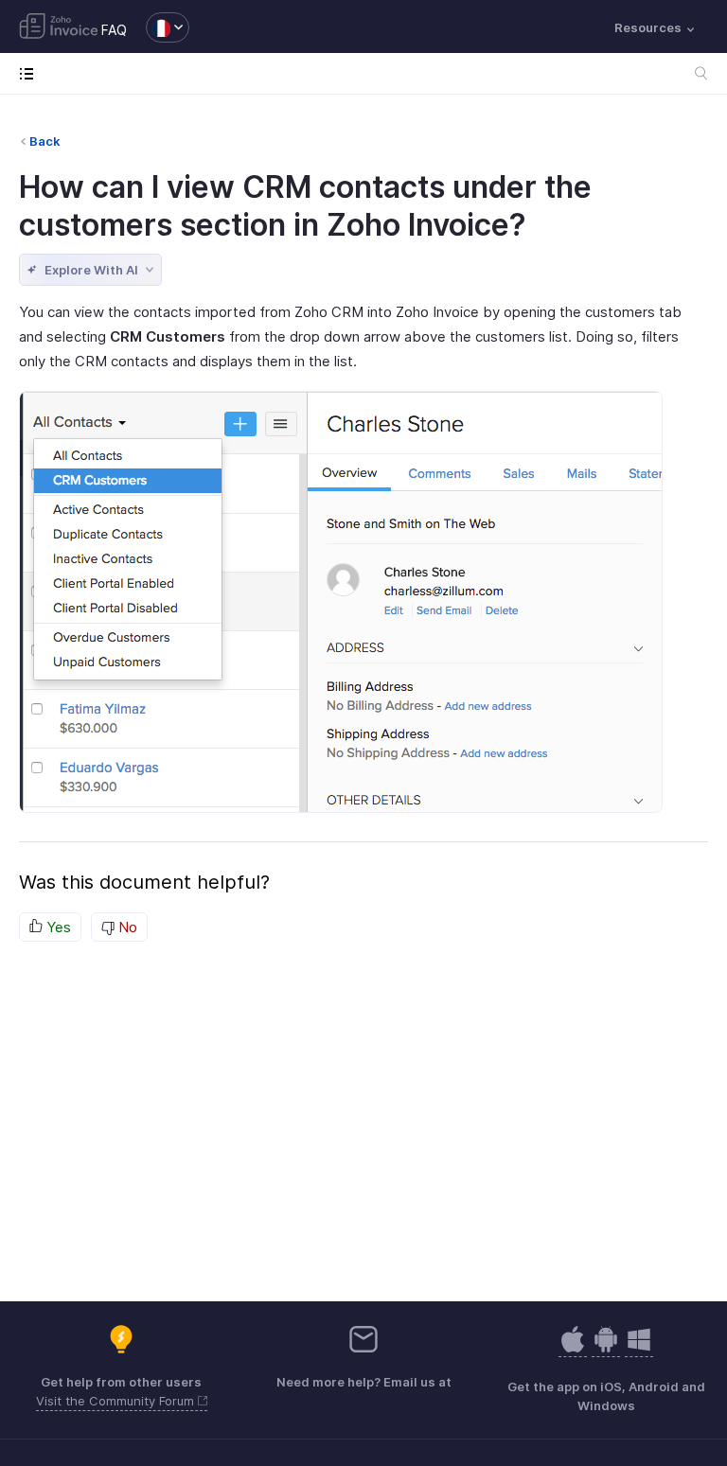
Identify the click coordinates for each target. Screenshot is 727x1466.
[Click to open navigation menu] (31, 73)
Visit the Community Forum (117, 1400)
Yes (57, 927)
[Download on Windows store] (639, 1349)
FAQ (114, 30)
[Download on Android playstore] (573, 1349)
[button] (158, 27)
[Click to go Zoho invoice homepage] (58, 27)
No (126, 927)
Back (45, 141)
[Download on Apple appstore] (606, 1349)
